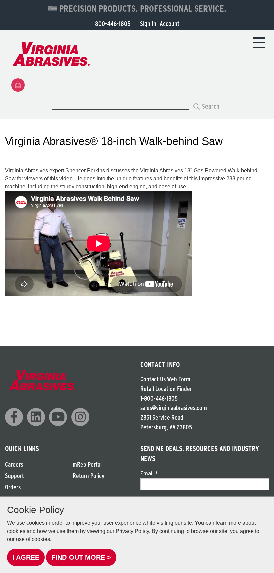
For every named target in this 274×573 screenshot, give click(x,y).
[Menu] (259, 42)
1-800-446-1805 (159, 398)
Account (169, 23)
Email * (149, 473)
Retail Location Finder (166, 388)
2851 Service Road (161, 417)
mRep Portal (87, 464)
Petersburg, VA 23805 (166, 427)
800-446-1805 (112, 23)
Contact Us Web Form (165, 379)
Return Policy (88, 475)
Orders (13, 487)
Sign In (148, 23)
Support (14, 475)
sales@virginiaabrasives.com (173, 407)
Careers (14, 464)
